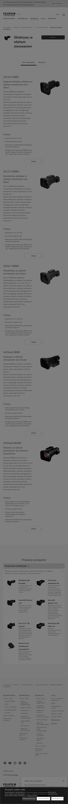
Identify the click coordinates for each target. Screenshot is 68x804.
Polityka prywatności (32, 795)
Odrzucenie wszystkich (43, 798)
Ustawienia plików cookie (29, 798)
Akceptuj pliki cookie (57, 798)
